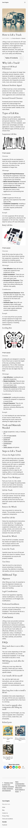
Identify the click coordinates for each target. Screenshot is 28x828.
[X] (7, 767)
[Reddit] (10, 767)
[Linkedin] (13, 767)
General (23, 38)
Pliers (5, 445)
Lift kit (5, 431)
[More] (19, 767)
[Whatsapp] (16, 767)
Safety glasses (7, 447)
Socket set (6, 439)
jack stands (12, 435)
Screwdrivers (7, 443)
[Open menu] (25, 2)
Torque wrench (7, 441)
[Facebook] (5, 767)
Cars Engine (5, 2)
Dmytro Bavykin (16, 38)
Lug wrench (6, 437)
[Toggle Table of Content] (20, 58)
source (8, 153)
